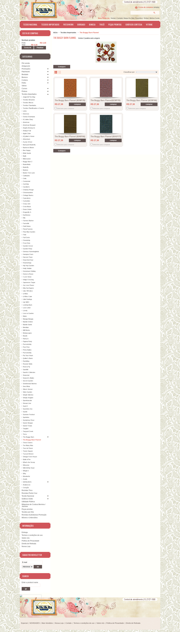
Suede (25, 412)
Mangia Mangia (28, 319)
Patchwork (68, 24)
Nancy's (26, 338)
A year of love (27, 142)
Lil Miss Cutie (27, 296)
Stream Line (27, 403)
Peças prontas (115, 24)
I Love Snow (27, 277)
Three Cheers (27, 442)
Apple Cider (27, 133)
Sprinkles (26, 417)
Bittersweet (27, 159)
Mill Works (26, 330)
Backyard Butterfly (29, 145)
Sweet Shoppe (28, 423)
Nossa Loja (26, 546)
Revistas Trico (27, 490)
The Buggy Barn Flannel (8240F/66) (70, 136)
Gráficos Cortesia (133, 24)
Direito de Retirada (29, 544)
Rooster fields (27, 364)
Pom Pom (26, 347)
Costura (25, 80)
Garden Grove (28, 246)
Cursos (24, 89)
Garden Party (27, 249)
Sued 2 (25, 406)
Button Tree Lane (29, 173)
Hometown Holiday (29, 271)
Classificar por (129, 72)
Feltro (24, 83)
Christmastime (28, 192)
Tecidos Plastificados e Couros (33, 108)
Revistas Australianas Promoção (34, 515)
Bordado (81, 24)
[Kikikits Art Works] (40, 9)
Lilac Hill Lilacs (28, 291)
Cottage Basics (28, 195)
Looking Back (27, 305)
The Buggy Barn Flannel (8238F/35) (70, 100)
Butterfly (26, 167)
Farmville (26, 223)
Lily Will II (26, 302)
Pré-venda (26, 63)
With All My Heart (28, 468)
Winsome (26, 465)
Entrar (146, 18)
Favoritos (138, 18)
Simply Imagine (28, 397)
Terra (25, 434)
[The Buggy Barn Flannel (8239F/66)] (142, 88)
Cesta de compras (145, 7)
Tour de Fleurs (28, 448)
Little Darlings (27, 299)
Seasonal (26, 375)
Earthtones (26, 215)
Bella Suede (27, 153)
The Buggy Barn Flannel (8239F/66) (141, 100)
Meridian (26, 327)
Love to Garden (28, 313)
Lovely (25, 310)
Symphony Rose (28, 420)
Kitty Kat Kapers (28, 288)
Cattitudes (26, 175)
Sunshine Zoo (27, 409)
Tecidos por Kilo (28, 512)
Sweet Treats (27, 426)
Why (24, 473)
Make (25, 316)
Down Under (27, 209)
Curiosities (26, 201)
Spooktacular (27, 400)
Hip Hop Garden (28, 265)
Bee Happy (27, 150)
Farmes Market (28, 220)
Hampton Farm (28, 254)
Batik (24, 156)
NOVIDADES (35, 623)
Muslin (25, 336)
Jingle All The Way (29, 97)
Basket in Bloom (28, 147)
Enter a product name (30, 582)
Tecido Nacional (30, 24)
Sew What (26, 386)
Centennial (26, 181)
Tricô (101, 24)
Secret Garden (28, 381)
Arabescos (26, 485)
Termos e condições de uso (32, 535)
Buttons (25, 170)
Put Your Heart (28, 355)
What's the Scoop (29, 462)
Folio (24, 234)
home (113, 18)
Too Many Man (28, 445)
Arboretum (26, 139)
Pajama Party (27, 341)
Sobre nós (26, 538)
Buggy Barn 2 (27, 161)
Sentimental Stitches (30, 383)
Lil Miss (25, 294)
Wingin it (26, 471)
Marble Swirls (27, 324)
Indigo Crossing (28, 279)
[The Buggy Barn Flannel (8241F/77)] (106, 124)
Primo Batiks (27, 350)
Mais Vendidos (47, 623)
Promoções (26, 69)
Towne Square (28, 451)
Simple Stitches (28, 395)
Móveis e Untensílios (30, 518)
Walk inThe (27, 459)
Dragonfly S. (27, 212)
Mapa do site (129, 18)
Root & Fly (26, 367)
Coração (26, 487)
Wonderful (26, 476)
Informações (28, 525)
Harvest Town (27, 257)
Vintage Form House (30, 456)
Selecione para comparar (65, 108)
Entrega (25, 532)
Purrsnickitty (27, 344)
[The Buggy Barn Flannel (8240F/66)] (70, 124)
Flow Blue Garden (29, 232)
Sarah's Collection (29, 372)
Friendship (26, 240)
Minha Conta (154, 18)
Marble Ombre (28, 322)
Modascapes (27, 333)
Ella (24, 218)
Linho (25, 111)
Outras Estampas (29, 116)
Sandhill (25, 369)
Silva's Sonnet (27, 389)
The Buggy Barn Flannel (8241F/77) (106, 136)
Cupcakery (27, 198)
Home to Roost (28, 274)
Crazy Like (26, 204)
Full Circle (26, 237)
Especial (24, 623)
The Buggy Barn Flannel (32, 440)
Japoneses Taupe (29, 282)
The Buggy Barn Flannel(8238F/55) (105, 100)
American (26, 122)
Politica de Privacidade (30, 541)
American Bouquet (29, 125)
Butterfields (27, 164)
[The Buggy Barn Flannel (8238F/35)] (70, 88)
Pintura (24, 91)
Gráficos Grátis (27, 499)
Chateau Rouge (28, 190)
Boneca (92, 24)
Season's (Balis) (28, 378)
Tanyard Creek (28, 431)
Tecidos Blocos (28, 102)
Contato (120, 18)
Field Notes (27, 226)
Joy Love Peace (28, 285)
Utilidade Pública (28, 502)
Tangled (25, 428)
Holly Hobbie (27, 268)
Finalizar (40, 48)
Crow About (27, 206)
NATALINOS (27, 482)
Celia (24, 178)
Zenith (25, 479)
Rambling (26, 361)
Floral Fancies (28, 229)
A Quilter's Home (28, 136)
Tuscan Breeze (28, 454)
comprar (77, 104)
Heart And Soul (28, 260)
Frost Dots (26, 243)
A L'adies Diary (28, 119)
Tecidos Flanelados (29, 105)
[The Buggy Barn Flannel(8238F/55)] (106, 88)
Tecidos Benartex (29, 100)
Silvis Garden (27, 392)
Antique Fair (27, 131)
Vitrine (149, 24)
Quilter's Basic (28, 358)
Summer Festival (28, 414)
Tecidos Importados (50, 24)
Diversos (26, 114)
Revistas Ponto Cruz (29, 493)
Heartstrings (27, 263)
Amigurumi (26, 66)
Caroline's (26, 187)
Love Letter (27, 308)
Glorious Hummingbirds (31, 251)
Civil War (26, 184)
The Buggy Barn (28, 437)
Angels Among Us (29, 128)
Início (55, 33)
